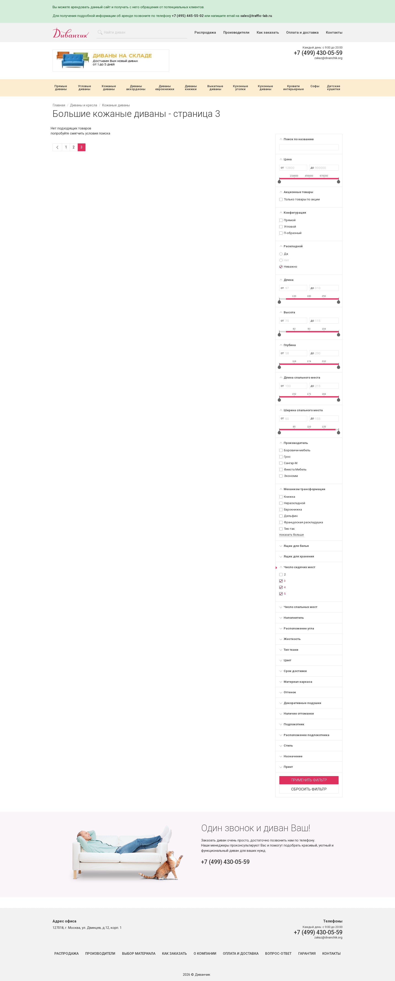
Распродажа (205, 32)
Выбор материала (138, 953)
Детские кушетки (333, 88)
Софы (314, 86)
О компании (205, 953)
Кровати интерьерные (293, 88)
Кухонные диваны (265, 88)
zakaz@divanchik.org (328, 58)
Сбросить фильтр (309, 789)
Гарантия (307, 953)
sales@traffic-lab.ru (256, 16)
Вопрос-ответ (278, 953)
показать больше (291, 534)
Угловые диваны (84, 88)
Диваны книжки (191, 88)
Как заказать (268, 32)
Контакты (334, 32)
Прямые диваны (60, 88)
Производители (236, 32)
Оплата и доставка (302, 32)
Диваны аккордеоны (135, 88)
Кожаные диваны (109, 88)
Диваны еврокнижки (164, 88)
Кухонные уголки (240, 88)
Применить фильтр (309, 780)
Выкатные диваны (215, 88)
